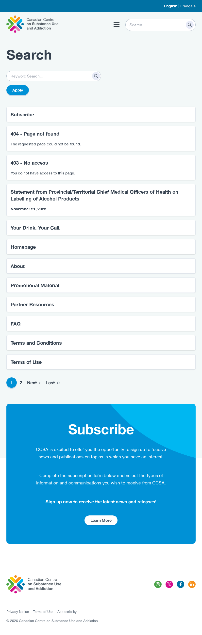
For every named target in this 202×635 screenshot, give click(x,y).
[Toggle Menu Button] (116, 24)
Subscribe (22, 114)
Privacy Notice (17, 612)
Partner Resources (32, 304)
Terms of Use (26, 362)
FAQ (16, 323)
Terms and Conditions (36, 343)
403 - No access (29, 163)
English (170, 5)
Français (188, 6)
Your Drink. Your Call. (36, 228)
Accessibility (67, 612)
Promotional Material (35, 285)
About (18, 266)
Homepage (23, 247)
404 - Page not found (35, 134)
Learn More (101, 520)
